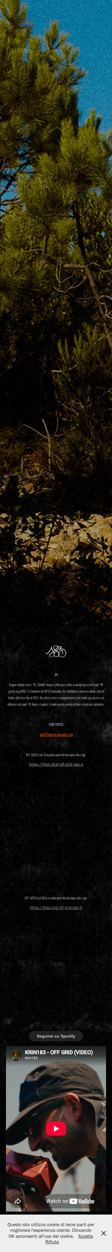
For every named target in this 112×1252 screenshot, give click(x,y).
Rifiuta (52, 1242)
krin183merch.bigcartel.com (56, 734)
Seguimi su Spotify (56, 1036)
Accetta (85, 1236)
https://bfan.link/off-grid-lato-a (56, 764)
